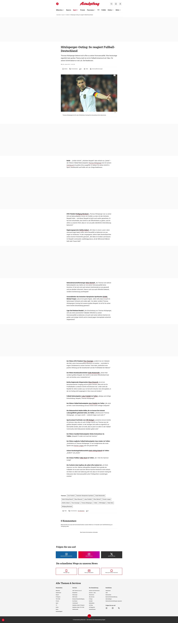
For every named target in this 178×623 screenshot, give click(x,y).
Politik (103, 10)
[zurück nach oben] (89, 617)
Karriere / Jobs (92, 592)
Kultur (110, 10)
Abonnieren (91, 594)
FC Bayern (58, 596)
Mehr (117, 10)
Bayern (68, 10)
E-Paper (91, 598)
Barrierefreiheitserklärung (111, 596)
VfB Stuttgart (90, 420)
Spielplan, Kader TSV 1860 (78, 607)
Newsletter (74, 592)
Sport (75, 10)
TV (98, 10)
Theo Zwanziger (88, 361)
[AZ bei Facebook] (106, 608)
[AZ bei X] (119, 608)
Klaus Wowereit (93, 382)
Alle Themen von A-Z (77, 590)
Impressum (108, 590)
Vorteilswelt (75, 603)
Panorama (90, 10)
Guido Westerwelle (94, 373)
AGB (107, 592)
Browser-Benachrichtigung (78, 598)
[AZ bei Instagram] (113, 608)
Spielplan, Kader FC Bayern (78, 605)
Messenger (74, 594)
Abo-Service (91, 596)
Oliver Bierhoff (90, 283)
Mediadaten (91, 603)
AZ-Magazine (92, 607)
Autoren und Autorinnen (94, 590)
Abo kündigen (109, 598)
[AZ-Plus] (57, 4)
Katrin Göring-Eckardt (95, 450)
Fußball (67, 14)
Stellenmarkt (75, 609)
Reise (57, 609)
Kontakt (90, 601)
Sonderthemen (92, 609)
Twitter (95, 396)
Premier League (79, 445)
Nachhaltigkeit (59, 611)
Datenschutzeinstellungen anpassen (114, 601)
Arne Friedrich (93, 403)
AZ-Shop (91, 605)
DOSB (105, 296)
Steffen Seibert (84, 230)
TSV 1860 (58, 598)
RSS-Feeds (74, 596)
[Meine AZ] (120, 4)
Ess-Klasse (74, 601)
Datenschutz (108, 594)
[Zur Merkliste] (116, 4)
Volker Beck (83, 458)
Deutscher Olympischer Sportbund (85, 495)
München (59, 10)
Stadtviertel (58, 592)
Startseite (58, 14)
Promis (82, 10)
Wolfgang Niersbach (82, 214)
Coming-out (70, 165)
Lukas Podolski (86, 396)
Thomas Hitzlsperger (95, 163)
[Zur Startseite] (90, 5)
